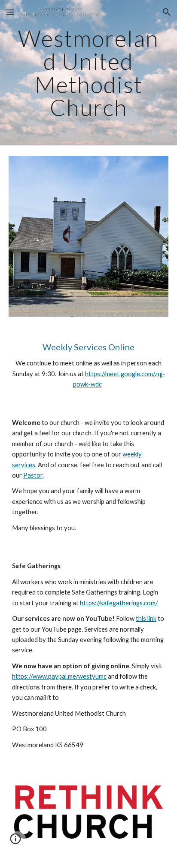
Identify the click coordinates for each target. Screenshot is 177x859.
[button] (10, 12)
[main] (88, 72)
